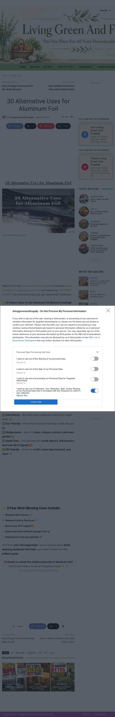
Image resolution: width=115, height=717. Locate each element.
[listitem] (57, 352)
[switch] (95, 359)
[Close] (109, 311)
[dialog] (57, 358)
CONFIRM (35, 402)
